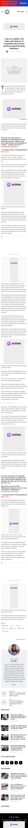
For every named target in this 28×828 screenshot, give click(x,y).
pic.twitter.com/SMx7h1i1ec (9, 146)
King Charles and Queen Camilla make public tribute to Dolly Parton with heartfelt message (19, 717)
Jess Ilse (12, 51)
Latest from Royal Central (7, 820)
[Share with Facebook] (16, 639)
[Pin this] (22, 639)
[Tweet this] (18, 639)
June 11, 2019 (5, 151)
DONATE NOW (23, 3)
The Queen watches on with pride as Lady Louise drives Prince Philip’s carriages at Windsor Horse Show (18, 797)
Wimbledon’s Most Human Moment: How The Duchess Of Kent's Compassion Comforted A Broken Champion (19, 776)
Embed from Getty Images (7, 403)
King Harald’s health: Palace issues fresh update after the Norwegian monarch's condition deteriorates (18, 748)
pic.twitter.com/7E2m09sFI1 (9, 491)
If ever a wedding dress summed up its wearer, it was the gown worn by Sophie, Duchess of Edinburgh (18, 786)
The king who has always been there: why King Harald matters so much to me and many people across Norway (19, 737)
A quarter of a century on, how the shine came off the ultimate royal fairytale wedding (19, 727)
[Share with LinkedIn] (20, 639)
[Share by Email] (24, 639)
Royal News (19, 820)
